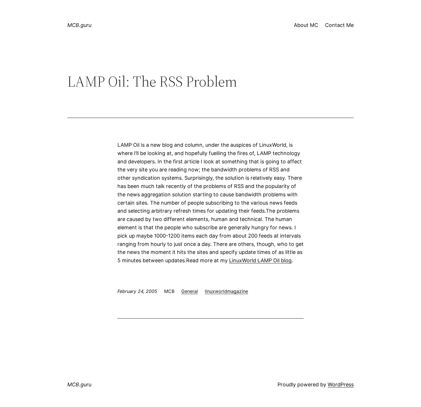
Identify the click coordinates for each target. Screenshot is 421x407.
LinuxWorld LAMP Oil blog (260, 260)
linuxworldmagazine (226, 291)
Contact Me (339, 25)
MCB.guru (79, 25)
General (189, 291)
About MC (306, 25)
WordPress (341, 384)
